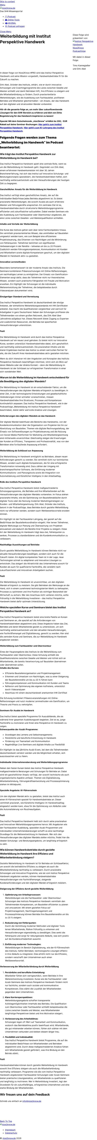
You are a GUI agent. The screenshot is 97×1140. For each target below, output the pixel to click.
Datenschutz (11, 1133)
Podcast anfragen (16, 26)
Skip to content (7, 1)
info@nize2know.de (31, 1101)
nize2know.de (9, 1138)
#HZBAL (12, 23)
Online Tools (13, 20)
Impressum (10, 1130)
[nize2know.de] (7, 8)
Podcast (11, 16)
